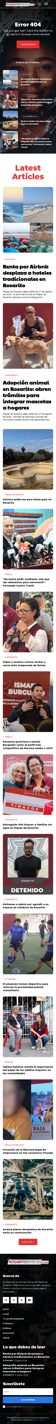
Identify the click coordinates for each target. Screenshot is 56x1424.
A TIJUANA (10, 979)
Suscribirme (28, 1400)
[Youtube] (29, 1300)
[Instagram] (14, 1300)
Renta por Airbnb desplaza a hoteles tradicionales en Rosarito (36, 81)
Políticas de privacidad (31, 1406)
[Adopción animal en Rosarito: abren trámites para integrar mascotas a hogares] (10, 99)
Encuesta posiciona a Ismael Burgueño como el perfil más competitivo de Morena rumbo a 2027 (28, 745)
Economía (27, 74)
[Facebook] (6, 1300)
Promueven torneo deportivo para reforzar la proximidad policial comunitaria (25, 987)
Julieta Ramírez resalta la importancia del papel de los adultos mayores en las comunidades (28, 1070)
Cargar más (27, 1242)
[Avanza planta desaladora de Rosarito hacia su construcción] (28, 1189)
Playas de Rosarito (30, 116)
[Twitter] (21, 1300)
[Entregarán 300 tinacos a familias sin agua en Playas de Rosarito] (28, 784)
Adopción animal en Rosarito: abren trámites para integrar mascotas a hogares (37, 102)
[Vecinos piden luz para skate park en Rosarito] (10, 120)
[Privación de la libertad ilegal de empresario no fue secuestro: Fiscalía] (28, 1109)
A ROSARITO (28, 94)
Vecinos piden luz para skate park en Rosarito (36, 122)
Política (26, 134)
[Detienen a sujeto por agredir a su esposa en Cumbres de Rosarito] (28, 864)
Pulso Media (39, 1420)
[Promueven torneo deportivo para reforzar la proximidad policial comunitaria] (28, 944)
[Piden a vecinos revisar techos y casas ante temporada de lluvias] (28, 622)
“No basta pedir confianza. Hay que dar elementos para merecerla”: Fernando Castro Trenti (36, 142)
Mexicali (9, 1062)
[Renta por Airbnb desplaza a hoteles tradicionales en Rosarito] (10, 79)
